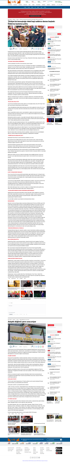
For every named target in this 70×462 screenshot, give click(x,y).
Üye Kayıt (48, 449)
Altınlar (34, 447)
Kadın (33, 4)
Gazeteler (53, 4)
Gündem (20, 4)
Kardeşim (21, 278)
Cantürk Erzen (13, 278)
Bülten (32, 7)
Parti (16, 413)
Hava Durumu (28, 443)
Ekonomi (25, 4)
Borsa (9, 443)
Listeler (13, 413)
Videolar (43, 4)
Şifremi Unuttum (49, 450)
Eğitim (38, 7)
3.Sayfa (25, 7)
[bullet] (21, 314)
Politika (45, 7)
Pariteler (46, 443)
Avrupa (29, 7)
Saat (19, 413)
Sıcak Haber (42, 453)
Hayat (41, 7)
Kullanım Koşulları (41, 460)
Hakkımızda (24, 460)
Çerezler (35, 460)
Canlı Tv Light (10, 450)
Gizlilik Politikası (31, 460)
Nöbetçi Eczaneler (19, 450)
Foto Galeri (38, 4)
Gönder (11, 314)
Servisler (15, 4)
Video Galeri (42, 449)
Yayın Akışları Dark (19, 449)
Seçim (22, 413)
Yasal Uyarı (46, 460)
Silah (25, 278)
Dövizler (34, 449)
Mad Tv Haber (10, 19)
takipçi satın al (18, 453)
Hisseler (41, 443)
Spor (29, 4)
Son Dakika (10, 4)
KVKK (37, 460)
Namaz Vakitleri (15, 443)
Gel (17, 278)
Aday (9, 413)
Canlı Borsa (26, 447)
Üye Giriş (47, 447)
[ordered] (20, 314)
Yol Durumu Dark (10, 449)
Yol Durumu (52, 443)
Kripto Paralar (59, 443)
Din (35, 7)
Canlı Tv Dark (18, 447)
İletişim (27, 460)
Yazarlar (48, 4)
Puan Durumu (35, 443)
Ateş (9, 278)
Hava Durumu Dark (11, 447)
